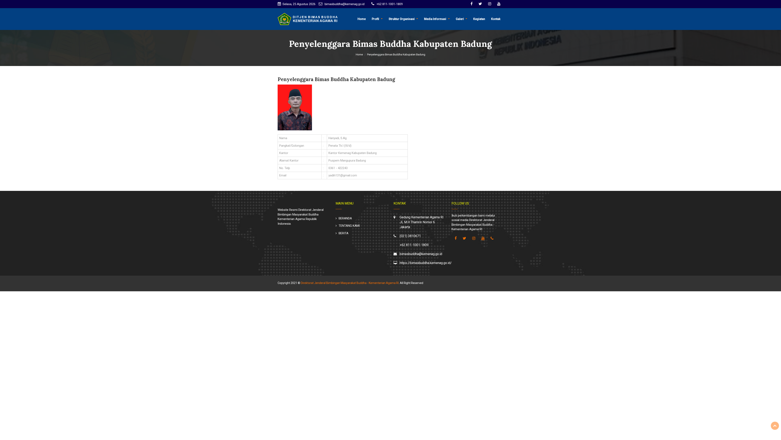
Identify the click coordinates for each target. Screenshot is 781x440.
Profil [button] (375, 19)
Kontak (495, 19)
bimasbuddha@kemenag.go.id (344, 4)
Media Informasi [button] (435, 19)
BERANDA (345, 218)
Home (362, 19)
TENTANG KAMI (349, 226)
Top (775, 426)
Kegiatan (479, 19)
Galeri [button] (460, 19)
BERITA (343, 233)
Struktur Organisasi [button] (402, 19)
